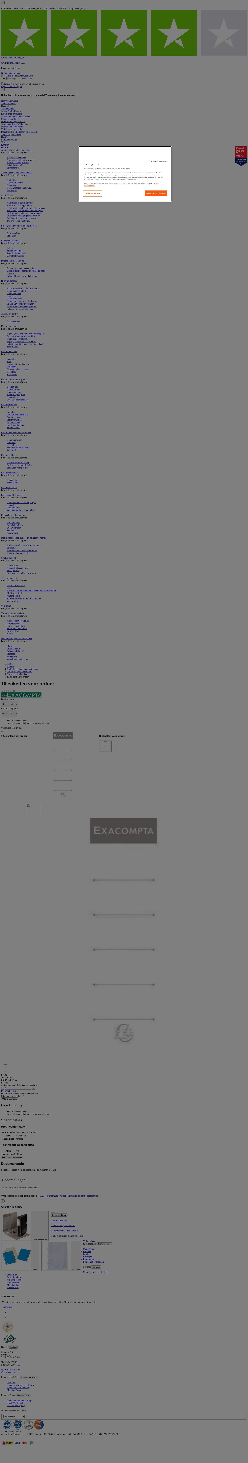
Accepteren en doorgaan (156, 193)
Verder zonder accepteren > (159, 161)
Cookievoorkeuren (92, 193)
